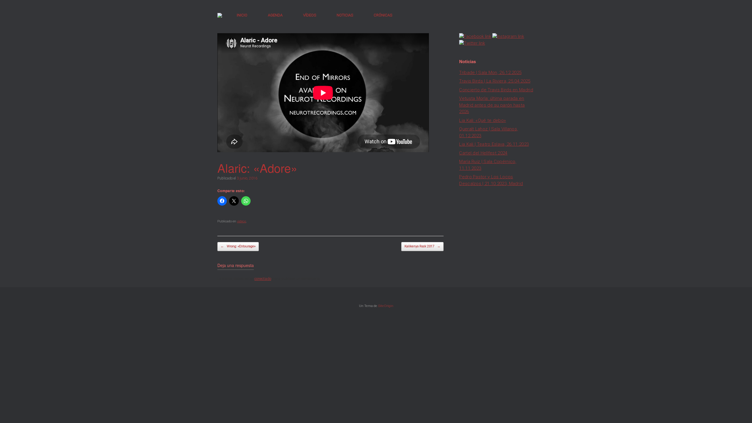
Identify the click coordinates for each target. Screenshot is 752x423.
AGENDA (275, 15)
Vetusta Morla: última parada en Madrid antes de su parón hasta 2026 (492, 105)
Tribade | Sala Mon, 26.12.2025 (490, 72)
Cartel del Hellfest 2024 (483, 153)
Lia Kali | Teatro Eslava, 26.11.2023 (494, 144)
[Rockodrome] (219, 15)
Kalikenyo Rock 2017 (422, 246)
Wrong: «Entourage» (238, 246)
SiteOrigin (385, 306)
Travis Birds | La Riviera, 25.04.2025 (494, 81)
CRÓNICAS (383, 15)
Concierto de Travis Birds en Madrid (496, 90)
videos (241, 221)
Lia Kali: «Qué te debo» (482, 120)
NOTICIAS (345, 15)
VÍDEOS (309, 15)
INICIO (242, 15)
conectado (262, 278)
